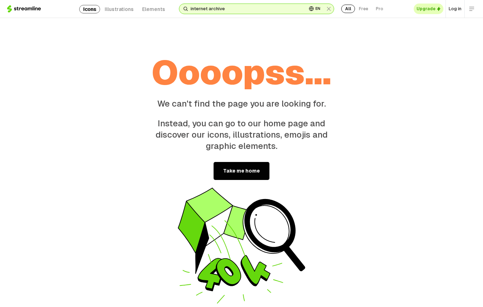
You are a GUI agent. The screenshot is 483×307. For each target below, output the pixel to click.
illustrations (119, 9)
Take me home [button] (241, 171)
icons (89, 9)
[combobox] (246, 9)
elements (153, 9)
